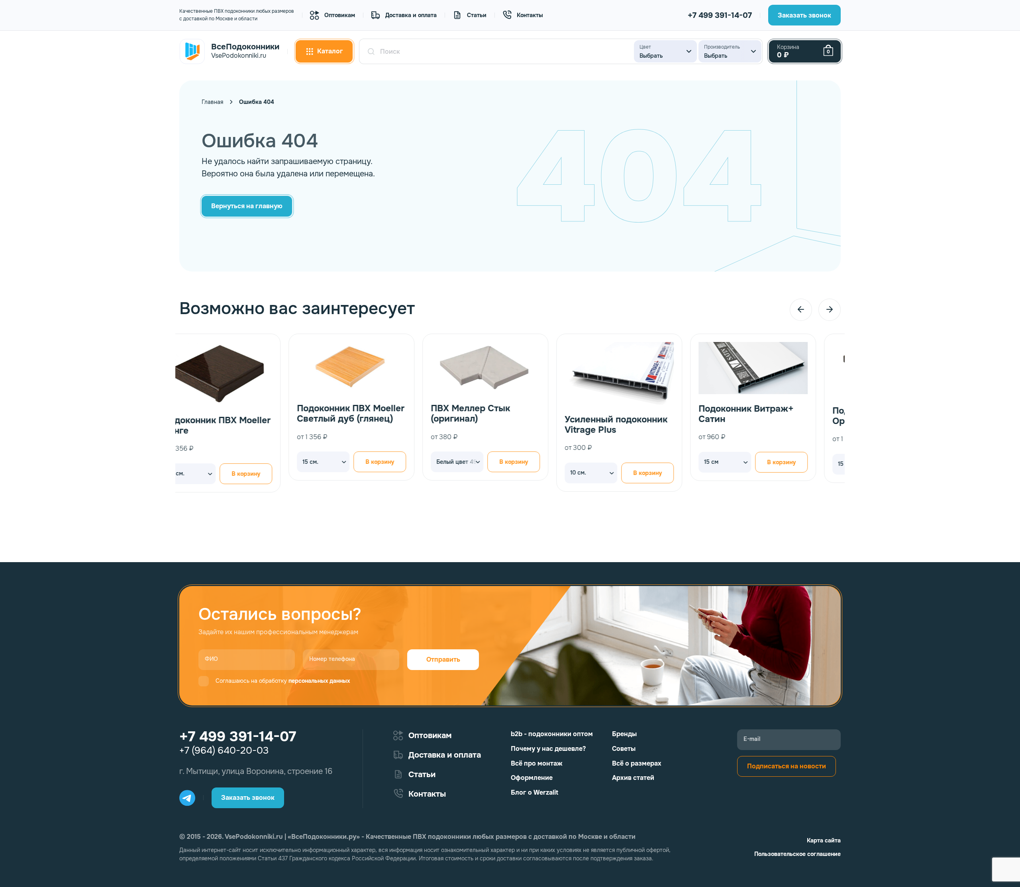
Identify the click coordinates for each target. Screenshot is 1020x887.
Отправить (443, 659)
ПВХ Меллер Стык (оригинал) (361, 413)
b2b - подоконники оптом (552, 734)
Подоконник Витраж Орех (768, 416)
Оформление (532, 778)
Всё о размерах (636, 763)
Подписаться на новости (786, 766)
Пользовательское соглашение (797, 854)
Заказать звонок (804, 15)
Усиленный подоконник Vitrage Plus (506, 425)
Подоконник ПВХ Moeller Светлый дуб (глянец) (241, 413)
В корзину (270, 461)
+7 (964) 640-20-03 (224, 750)
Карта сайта (824, 840)
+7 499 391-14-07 (720, 15)
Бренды (624, 734)
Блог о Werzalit (534, 792)
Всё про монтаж (537, 763)
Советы (624, 748)
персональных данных (319, 680)
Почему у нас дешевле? (548, 748)
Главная (212, 102)
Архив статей (633, 778)
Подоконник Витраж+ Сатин (636, 414)
